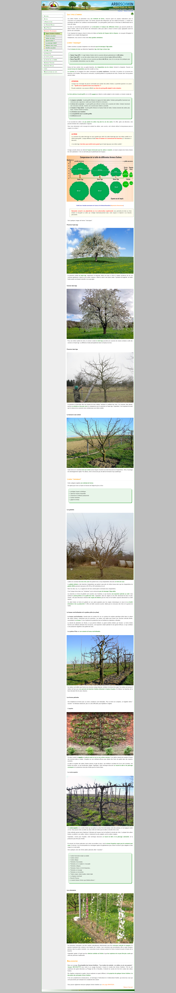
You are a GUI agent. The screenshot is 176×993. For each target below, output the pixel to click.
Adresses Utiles (49, 65)
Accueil (46, 16)
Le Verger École (49, 25)
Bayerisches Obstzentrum (117, 205)
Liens (45, 68)
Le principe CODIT (51, 43)
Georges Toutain (49, 62)
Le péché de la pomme (50, 59)
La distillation (48, 56)
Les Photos (47, 53)
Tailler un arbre (50, 38)
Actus (46, 19)
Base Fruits (47, 28)
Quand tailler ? (50, 40)
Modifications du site (50, 72)
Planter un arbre (51, 36)
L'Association (48, 21)
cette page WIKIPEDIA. (108, 984)
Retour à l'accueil (128, 11)
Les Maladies (48, 50)
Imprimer (120, 11)
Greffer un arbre (51, 47)
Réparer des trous (51, 45)
